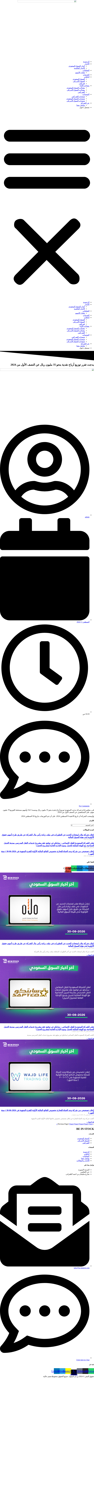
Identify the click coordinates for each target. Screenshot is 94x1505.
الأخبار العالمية (79, 68)
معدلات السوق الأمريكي (76, 90)
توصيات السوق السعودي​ (75, 99)
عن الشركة (85, 103)
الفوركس (81, 92)
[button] (47, 204)
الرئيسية (86, 62)
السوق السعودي (79, 79)
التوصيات (85, 94)
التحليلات (86, 70)
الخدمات (86, 75)
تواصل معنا (80, 105)
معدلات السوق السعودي (76, 88)
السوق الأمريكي (79, 81)
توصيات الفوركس (78, 96)
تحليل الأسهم (80, 73)
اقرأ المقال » (90, 955)
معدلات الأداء (84, 86)
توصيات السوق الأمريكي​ (76, 101)
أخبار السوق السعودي (77, 66)
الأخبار (87, 64)
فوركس (82, 83)
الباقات (86, 77)
